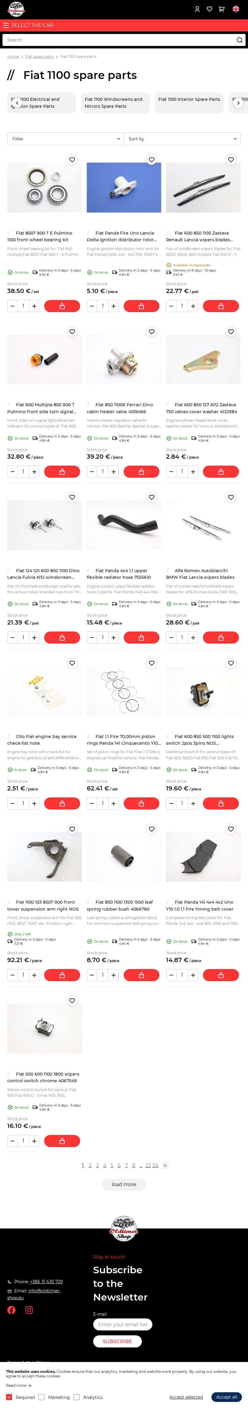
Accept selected (186, 1397)
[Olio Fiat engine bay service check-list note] (44, 691)
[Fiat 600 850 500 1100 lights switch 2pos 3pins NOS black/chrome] (203, 691)
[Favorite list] (209, 9)
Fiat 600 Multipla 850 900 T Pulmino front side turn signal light (40, 411)
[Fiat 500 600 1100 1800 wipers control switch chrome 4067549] (44, 1028)
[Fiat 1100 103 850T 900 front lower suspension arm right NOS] (44, 856)
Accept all (226, 1397)
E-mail (100, 1314)
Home (13, 56)
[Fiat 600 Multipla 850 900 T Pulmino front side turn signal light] (44, 359)
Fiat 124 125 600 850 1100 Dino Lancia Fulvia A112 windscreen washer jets (43, 577)
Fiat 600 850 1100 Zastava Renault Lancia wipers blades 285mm (198, 239)
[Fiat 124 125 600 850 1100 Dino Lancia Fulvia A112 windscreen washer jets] (44, 525)
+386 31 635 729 (46, 1281)
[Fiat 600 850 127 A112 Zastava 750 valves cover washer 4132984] (203, 359)
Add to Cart (62, 306)
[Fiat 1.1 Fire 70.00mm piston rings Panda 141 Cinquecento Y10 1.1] (124, 691)
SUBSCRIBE (117, 1341)
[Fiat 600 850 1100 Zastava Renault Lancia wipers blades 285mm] (203, 187)
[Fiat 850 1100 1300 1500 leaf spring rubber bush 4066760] (124, 856)
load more (124, 1184)
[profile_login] (197, 9)
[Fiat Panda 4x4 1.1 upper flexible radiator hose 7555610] (124, 525)
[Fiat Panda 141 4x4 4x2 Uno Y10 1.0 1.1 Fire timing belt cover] (203, 856)
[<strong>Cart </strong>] (221, 9)
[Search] (239, 40)
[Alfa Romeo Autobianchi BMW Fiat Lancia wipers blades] (203, 525)
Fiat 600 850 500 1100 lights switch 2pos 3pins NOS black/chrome (200, 743)
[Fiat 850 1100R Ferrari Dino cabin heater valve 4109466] (124, 359)
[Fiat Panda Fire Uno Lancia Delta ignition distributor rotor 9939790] (124, 187)
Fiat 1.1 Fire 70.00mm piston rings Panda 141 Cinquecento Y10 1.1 (122, 743)
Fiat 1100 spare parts (78, 56)
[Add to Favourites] (72, 160)
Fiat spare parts (39, 56)
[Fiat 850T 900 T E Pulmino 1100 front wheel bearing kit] (44, 187)
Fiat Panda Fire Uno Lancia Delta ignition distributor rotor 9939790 (120, 239)
